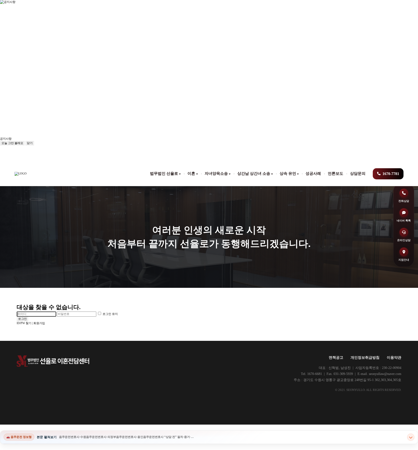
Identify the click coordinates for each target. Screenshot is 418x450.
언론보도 (335, 173)
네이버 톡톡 (404, 220)
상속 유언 (288, 173)
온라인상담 (404, 240)
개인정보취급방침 (365, 357)
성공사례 (313, 173)
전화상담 (403, 200)
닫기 (30, 143)
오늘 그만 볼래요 (12, 143)
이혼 (191, 173)
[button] (48, 139)
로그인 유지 (110, 314)
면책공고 (336, 357)
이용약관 (394, 357)
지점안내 (403, 259)
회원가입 (39, 323)
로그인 (22, 318)
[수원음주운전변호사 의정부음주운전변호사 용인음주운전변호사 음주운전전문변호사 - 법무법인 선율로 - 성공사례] (21, 174)
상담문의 (358, 173)
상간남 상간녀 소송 (253, 173)
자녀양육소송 (216, 173)
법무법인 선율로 (164, 173)
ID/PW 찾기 (24, 323)
